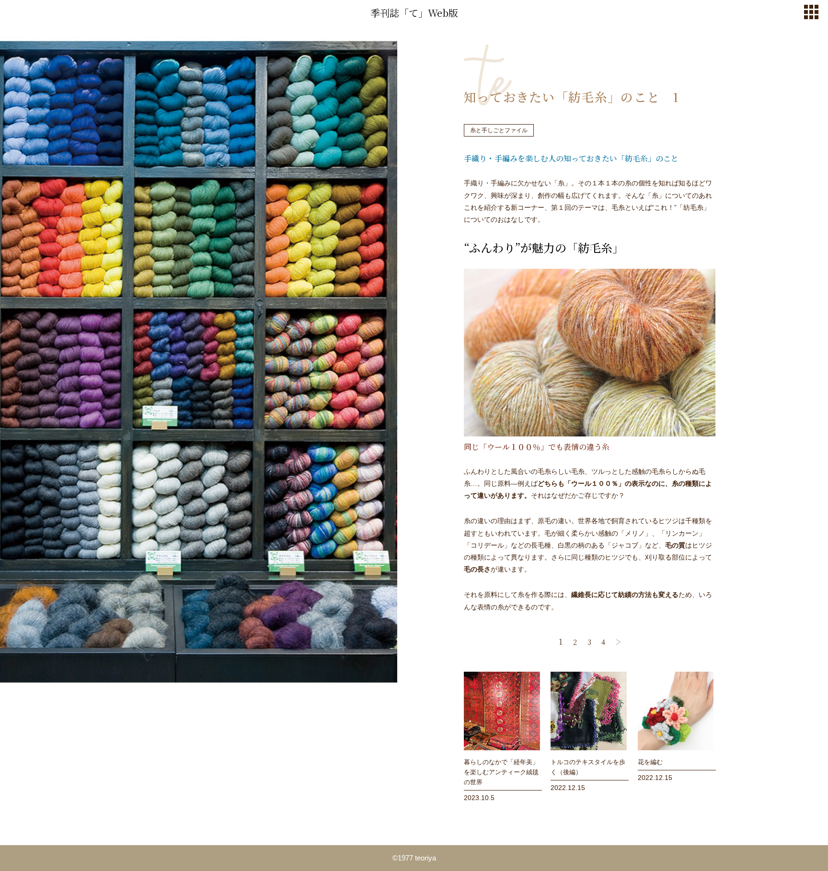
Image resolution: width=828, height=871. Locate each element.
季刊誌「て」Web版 (414, 13)
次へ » (618, 642)
